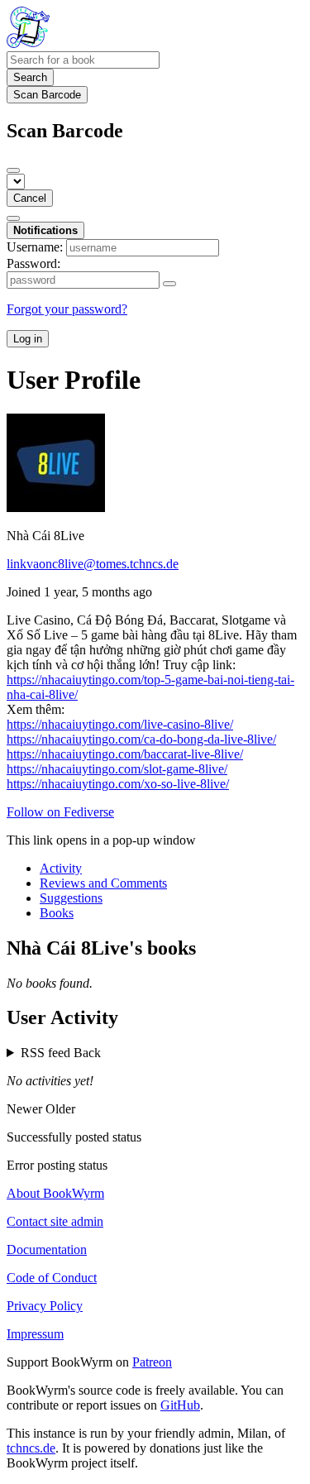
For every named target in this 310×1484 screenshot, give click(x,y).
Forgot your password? (67, 309)
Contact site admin (55, 1221)
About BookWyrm (55, 1193)
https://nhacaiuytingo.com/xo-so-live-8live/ (118, 784)
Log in (27, 339)
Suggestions (71, 898)
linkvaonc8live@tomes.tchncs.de (93, 564)
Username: (35, 247)
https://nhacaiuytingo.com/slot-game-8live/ (117, 769)
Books (57, 913)
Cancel (29, 198)
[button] (155, 1053)
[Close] (13, 170)
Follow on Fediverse (60, 812)
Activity (61, 868)
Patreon (152, 1362)
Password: (33, 263)
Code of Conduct (52, 1278)
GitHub (180, 1405)
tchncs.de (31, 1448)
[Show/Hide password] (169, 283)
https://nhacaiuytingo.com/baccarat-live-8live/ (125, 754)
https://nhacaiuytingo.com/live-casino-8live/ (120, 724)
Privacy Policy (45, 1306)
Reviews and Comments (103, 883)
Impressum (35, 1334)
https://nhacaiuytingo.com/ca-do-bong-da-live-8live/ (141, 739)
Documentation (47, 1249)
